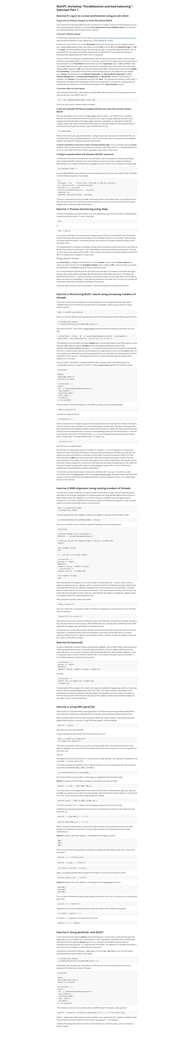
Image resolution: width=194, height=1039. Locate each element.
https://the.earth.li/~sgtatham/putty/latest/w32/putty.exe (114, 38)
